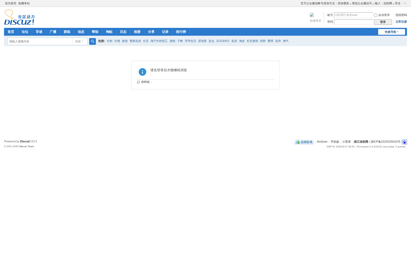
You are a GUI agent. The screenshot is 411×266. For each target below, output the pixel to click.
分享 (151, 32)
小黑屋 (346, 141)
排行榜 (181, 32)
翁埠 (278, 41)
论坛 (25, 32)
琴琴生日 (190, 41)
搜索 (78, 41)
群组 (67, 32)
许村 (110, 41)
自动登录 (384, 15)
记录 (165, 32)
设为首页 (10, 3)
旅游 (125, 41)
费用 (270, 41)
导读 (39, 32)
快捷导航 (390, 32)
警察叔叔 (135, 41)
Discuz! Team (26, 146)
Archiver (322, 141)
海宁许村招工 (159, 41)
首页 (11, 32)
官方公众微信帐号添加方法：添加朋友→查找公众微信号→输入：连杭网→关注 (351, 3)
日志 (123, 32)
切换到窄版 (405, 3)
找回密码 (401, 15)
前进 (234, 41)
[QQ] (304, 141)
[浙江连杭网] (19, 23)
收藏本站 (24, 3)
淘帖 (109, 32)
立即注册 (401, 21)
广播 (53, 32)
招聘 (263, 41)
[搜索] (92, 41)
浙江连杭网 (361, 141)
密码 (330, 21)
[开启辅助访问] (298, 3)
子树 (180, 41)
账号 (330, 15)
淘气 (286, 41)
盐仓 (211, 41)
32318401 (223, 41)
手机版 (335, 141)
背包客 (202, 41)
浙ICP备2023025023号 (386, 141)
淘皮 (242, 41)
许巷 (117, 41)
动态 (81, 32)
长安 (146, 41)
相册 (137, 32)
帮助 (95, 32)
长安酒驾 (252, 41)
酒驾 (172, 41)
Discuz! (25, 141)
